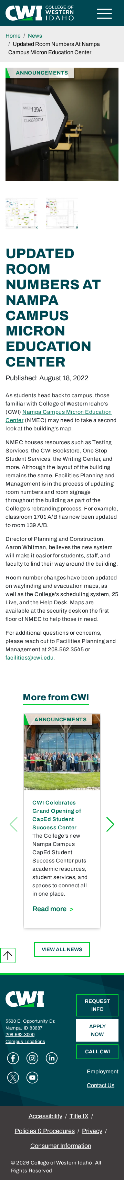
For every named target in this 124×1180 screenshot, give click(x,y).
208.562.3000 (20, 1034)
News (35, 36)
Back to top (8, 955)
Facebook (13, 1058)
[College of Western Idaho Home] (40, 13)
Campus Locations (25, 1041)
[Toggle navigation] (104, 14)
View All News (62, 949)
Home (13, 36)
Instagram (32, 1058)
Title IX (79, 1116)
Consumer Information (60, 1145)
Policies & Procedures (45, 1131)
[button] (110, 824)
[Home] (25, 999)
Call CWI (97, 1051)
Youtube (32, 1077)
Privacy (92, 1131)
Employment (102, 1071)
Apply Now (97, 1030)
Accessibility (45, 1116)
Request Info (97, 1005)
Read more (62, 909)
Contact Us (100, 1085)
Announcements (42, 73)
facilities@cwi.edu (29, 658)
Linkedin (51, 1058)
